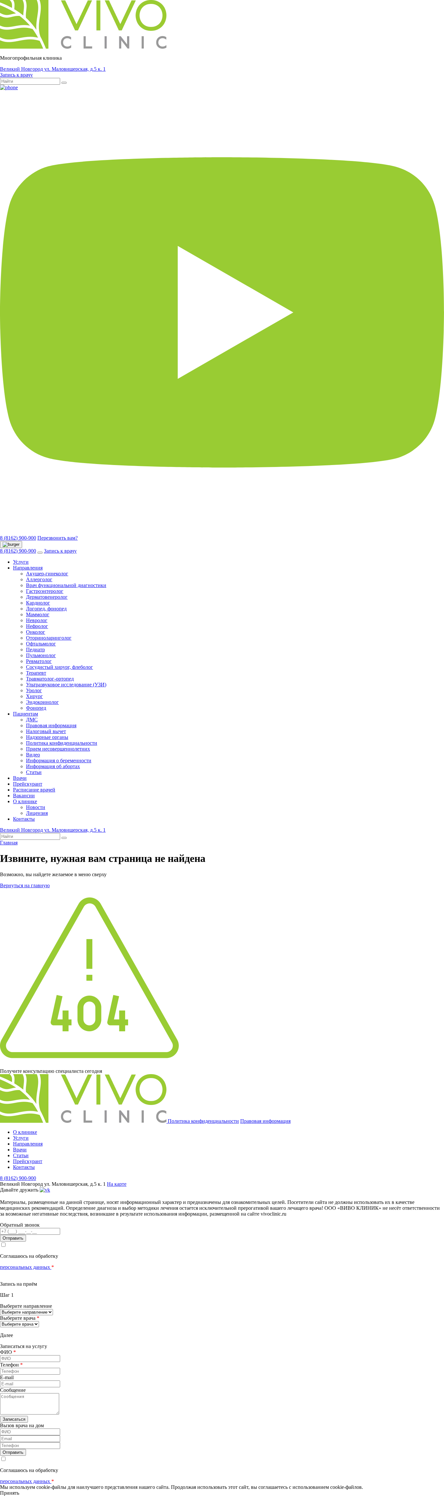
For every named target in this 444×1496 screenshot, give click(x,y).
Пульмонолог (41, 655)
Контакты (24, 819)
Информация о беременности (58, 760)
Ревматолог (39, 661)
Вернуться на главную (25, 885)
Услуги (21, 562)
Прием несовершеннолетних (58, 749)
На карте (116, 1184)
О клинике (25, 801)
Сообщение (13, 1390)
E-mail (7, 1377)
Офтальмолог (41, 643)
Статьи (34, 772)
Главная (9, 842)
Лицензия (37, 813)
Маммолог (37, 614)
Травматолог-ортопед (50, 678)
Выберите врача (19, 1318)
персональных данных (25, 1267)
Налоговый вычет (46, 731)
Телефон (11, 1364)
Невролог (36, 620)
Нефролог (37, 626)
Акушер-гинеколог (47, 573)
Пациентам (25, 714)
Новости (35, 807)
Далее (6, 1335)
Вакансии (24, 795)
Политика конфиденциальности (61, 743)
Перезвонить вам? (57, 538)
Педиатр (35, 649)
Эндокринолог (42, 702)
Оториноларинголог (49, 638)
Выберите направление (26, 1306)
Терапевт (36, 673)
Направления (28, 567)
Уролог (34, 690)
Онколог (35, 632)
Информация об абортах (53, 766)
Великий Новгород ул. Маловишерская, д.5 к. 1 (53, 69)
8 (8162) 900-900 (18, 538)
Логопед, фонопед (46, 608)
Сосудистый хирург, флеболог (59, 667)
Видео (33, 754)
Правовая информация (51, 725)
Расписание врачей (34, 789)
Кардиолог (38, 603)
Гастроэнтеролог (44, 591)
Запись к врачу (16, 75)
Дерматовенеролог (47, 597)
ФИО (8, 1352)
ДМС (32, 719)
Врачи (20, 778)
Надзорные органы (47, 737)
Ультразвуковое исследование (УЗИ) (66, 684)
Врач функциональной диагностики (66, 585)
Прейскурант (27, 784)
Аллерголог (39, 579)
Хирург (34, 696)
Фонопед (36, 708)
